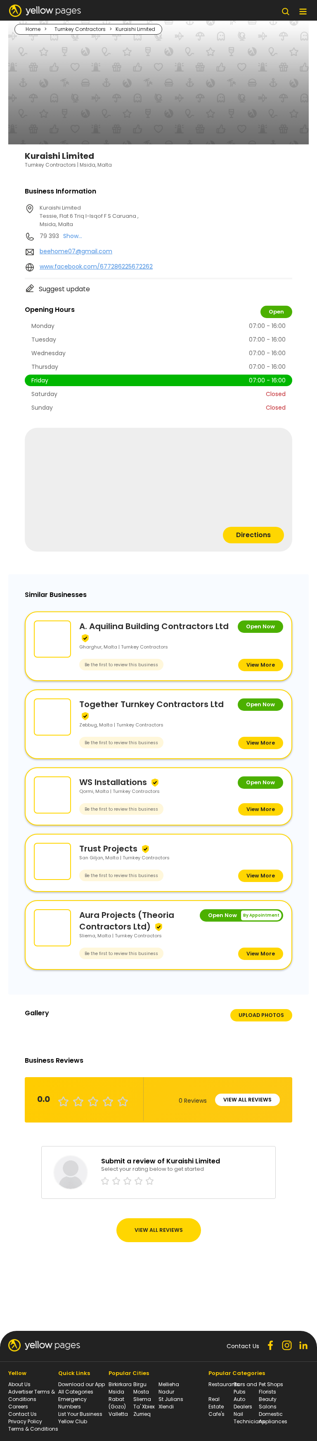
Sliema (142, 1399)
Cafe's (216, 1413)
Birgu (140, 1384)
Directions (253, 535)
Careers (18, 1406)
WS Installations (113, 782)
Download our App (81, 1384)
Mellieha (168, 1384)
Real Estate (216, 1403)
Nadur (166, 1391)
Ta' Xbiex (144, 1406)
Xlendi (166, 1406)
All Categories (75, 1391)
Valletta (118, 1413)
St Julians (170, 1399)
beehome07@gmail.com (76, 251)
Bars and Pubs (245, 1388)
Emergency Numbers (72, 1403)
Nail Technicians (249, 1417)
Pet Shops (271, 1384)
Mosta (141, 1391)
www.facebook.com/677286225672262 (96, 266)
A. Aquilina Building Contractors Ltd (154, 626)
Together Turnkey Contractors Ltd (151, 704)
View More (260, 664)
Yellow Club (72, 1421)
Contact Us (22, 1413)
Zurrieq (142, 1413)
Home (33, 29)
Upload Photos (261, 1015)
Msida (116, 1391)
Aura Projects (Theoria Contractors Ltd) (126, 920)
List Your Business (80, 1413)
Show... (72, 236)
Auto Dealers (243, 1403)
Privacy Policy (25, 1421)
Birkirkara (120, 1384)
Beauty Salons (268, 1403)
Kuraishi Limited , (89, 216)
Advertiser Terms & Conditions (31, 1395)
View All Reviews (247, 1099)
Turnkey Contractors (80, 29)
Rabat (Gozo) (117, 1403)
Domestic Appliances (273, 1417)
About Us (19, 1384)
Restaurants (223, 1384)
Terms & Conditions (33, 1428)
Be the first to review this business (121, 665)
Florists (267, 1391)
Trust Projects (108, 848)
